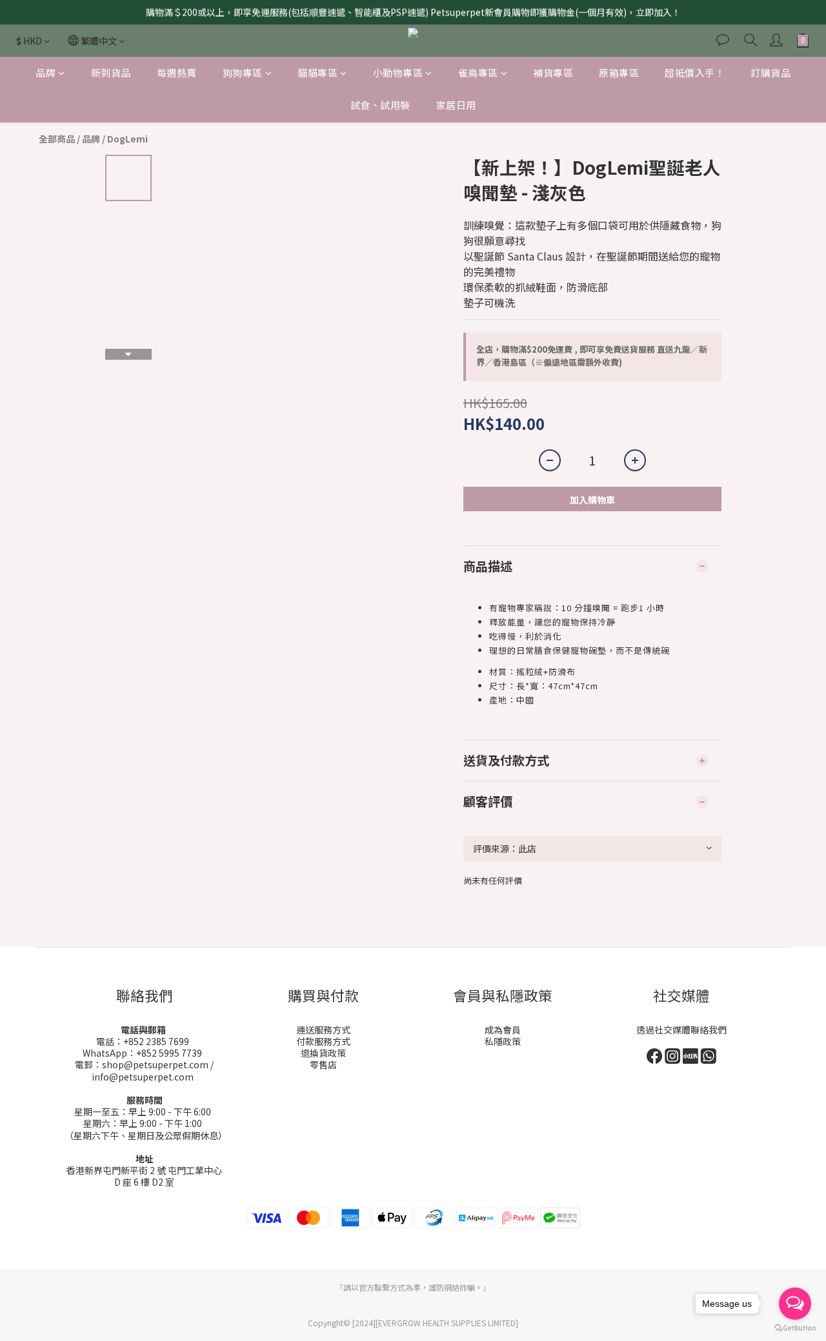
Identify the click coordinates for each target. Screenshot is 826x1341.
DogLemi (127, 138)
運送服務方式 (323, 1029)
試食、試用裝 (380, 105)
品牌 (45, 72)
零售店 (323, 1064)
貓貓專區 (317, 72)
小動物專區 (398, 72)
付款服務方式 (323, 1041)
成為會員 (503, 1029)
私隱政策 (503, 1041)
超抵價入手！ (695, 72)
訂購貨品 (770, 72)
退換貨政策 (323, 1052)
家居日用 (456, 105)
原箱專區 (619, 72)
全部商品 (57, 138)
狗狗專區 (243, 72)
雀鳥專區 (478, 72)
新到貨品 (111, 72)
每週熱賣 (177, 72)
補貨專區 (553, 72)
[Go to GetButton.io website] (795, 1328)
